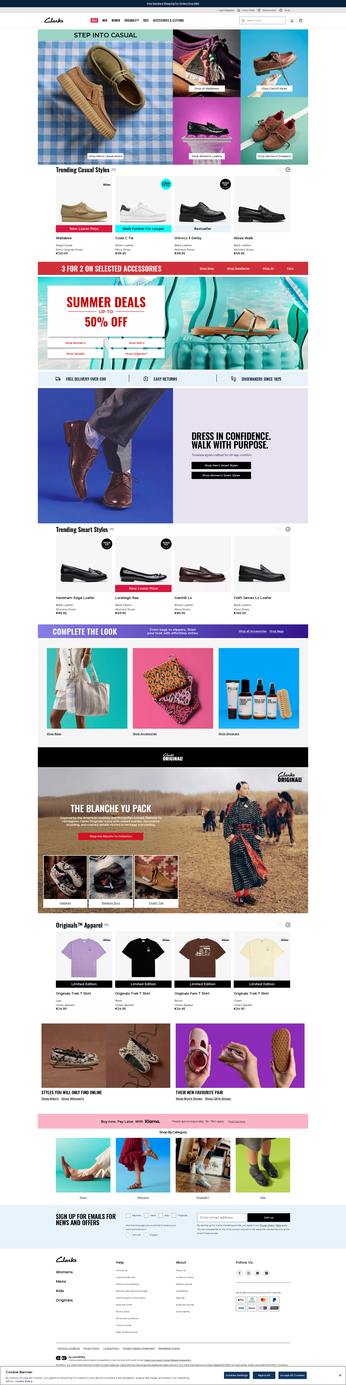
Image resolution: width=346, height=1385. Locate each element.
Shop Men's (50, 1098)
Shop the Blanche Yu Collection (111, 836)
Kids (146, 20)
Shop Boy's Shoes (189, 1098)
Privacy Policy (267, 1225)
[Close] (340, 1375)
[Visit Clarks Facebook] (239, 1273)
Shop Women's (72, 1098)
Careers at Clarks (184, 1277)
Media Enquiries (184, 1284)
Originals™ (131, 20)
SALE (94, 20)
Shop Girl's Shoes (218, 1098)
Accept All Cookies (292, 1375)
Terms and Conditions (127, 1318)
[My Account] (292, 20)
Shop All (268, 268)
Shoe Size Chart (124, 1304)
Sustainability (183, 1311)
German (136, 1234)
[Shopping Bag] (300, 20)
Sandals (75, 353)
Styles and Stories (185, 1304)
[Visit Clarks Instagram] (248, 1273)
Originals (182, 1215)
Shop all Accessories (253, 631)
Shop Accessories (145, 734)
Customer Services (125, 1277)
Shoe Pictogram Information (131, 1297)
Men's (137, 343)
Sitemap (180, 1297)
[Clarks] (54, 20)
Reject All (264, 1375)
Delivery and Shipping (127, 1284)
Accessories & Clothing (168, 20)
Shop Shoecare (229, 734)
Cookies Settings (237, 1375)
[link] (84, 218)
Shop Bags (207, 268)
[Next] (288, 169)
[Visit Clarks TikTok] (257, 1273)
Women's (75, 343)
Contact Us (121, 1270)
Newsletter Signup (169, 1348)
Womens (136, 1215)
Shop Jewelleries (238, 268)
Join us (269, 1217)
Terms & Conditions (69, 1348)
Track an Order (124, 1325)
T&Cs (290, 268)
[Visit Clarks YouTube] (266, 1273)
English (154, 1234)
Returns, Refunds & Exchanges (131, 1291)
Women (116, 20)
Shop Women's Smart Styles (221, 475)
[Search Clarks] (262, 21)
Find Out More (236, 1121)
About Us (181, 1270)
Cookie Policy (111, 1348)
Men (104, 20)
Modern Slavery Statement (139, 1348)
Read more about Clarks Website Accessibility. (168, 1360)
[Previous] (279, 169)
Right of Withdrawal (126, 1332)
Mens (153, 1215)
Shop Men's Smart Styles (221, 465)
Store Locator (123, 1311)
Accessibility (182, 1291)
